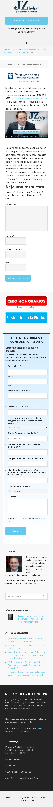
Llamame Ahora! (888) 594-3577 (27, 20)
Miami (40, 728)
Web (7, 262)
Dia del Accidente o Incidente (23, 433)
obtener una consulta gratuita (31, 98)
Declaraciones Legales (26, 800)
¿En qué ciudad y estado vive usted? (26, 458)
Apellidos (11, 385)
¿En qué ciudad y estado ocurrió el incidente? (24, 445)
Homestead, (11, 731)
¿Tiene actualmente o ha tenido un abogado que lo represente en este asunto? (25, 420)
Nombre (9, 236)
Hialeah (20, 731)
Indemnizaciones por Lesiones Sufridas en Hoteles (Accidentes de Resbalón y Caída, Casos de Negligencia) (26, 655)
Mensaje (12, 496)
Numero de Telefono (19, 390)
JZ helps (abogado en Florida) (26, 7)
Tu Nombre (14, 366)
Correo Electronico (18, 407)
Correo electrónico (14, 249)
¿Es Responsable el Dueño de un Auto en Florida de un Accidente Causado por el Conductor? (26, 665)
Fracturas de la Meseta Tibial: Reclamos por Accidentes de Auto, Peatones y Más (31, 619)
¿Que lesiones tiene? (19, 486)
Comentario (11, 204)
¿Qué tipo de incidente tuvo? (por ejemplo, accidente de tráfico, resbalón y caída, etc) (27, 472)
